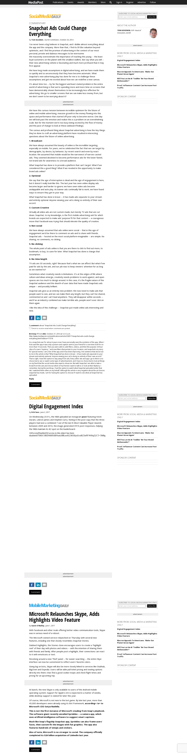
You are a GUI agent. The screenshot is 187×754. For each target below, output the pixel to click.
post (84, 416)
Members (92, 2)
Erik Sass (35, 412)
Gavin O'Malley (37, 626)
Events (70, 2)
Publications (58, 2)
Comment (35, 384)
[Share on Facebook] (31, 318)
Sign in (119, 2)
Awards (80, 2)
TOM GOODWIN (123, 30)
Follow (153, 2)
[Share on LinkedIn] (38, 318)
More (103, 2)
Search (111, 2)
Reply (31, 379)
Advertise (142, 2)
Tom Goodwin (37, 40)
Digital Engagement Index (128, 60)
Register (129, 2)
